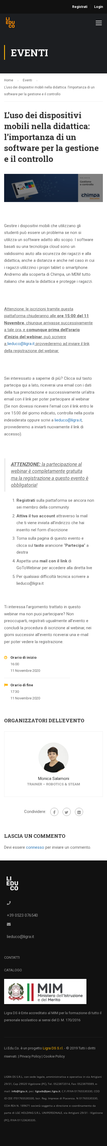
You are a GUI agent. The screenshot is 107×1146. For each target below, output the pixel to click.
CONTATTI (12, 957)
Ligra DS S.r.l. (53, 1048)
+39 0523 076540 (22, 915)
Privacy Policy (30, 1056)
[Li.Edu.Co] (10, 23)
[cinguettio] (67, 812)
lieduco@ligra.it (21, 343)
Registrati (79, 7)
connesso (35, 847)
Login (98, 7)
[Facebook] (54, 812)
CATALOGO (13, 970)
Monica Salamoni (53, 778)
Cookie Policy (54, 1056)
